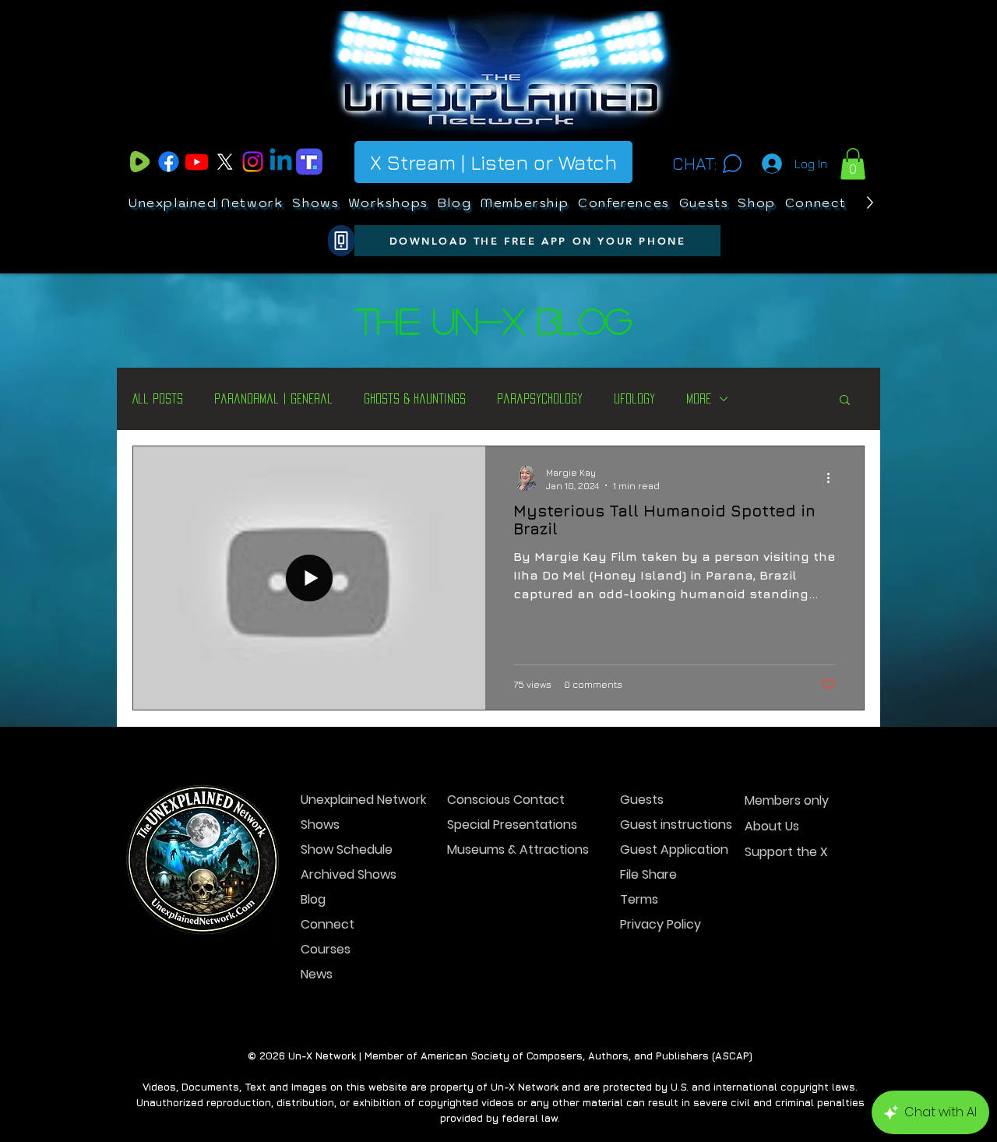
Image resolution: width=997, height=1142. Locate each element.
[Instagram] (252, 161)
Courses (326, 949)
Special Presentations (502, 825)
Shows (320, 825)
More (698, 398)
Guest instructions (675, 825)
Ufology (634, 398)
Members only (787, 800)
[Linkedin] (280, 161)
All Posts (157, 398)
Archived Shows (348, 874)
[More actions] (833, 478)
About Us (772, 826)
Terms (639, 899)
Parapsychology (540, 398)
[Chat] (731, 164)
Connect (327, 924)
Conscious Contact (502, 800)
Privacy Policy (660, 924)
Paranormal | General (273, 398)
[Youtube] (196, 161)
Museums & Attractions (502, 849)
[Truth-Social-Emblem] (308, 161)
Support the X (786, 852)
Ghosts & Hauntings (415, 398)
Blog (313, 899)
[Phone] (341, 240)
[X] (224, 161)
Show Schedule (347, 849)
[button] (853, 164)
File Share (648, 874)
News (317, 974)
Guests (642, 800)
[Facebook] (168, 161)
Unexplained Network (355, 800)
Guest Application (674, 849)
